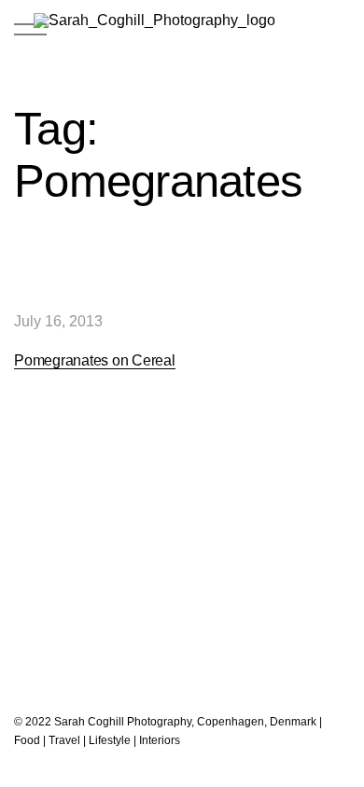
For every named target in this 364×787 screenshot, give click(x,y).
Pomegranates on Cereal (94, 360)
